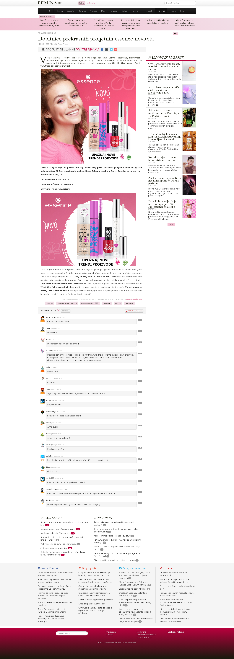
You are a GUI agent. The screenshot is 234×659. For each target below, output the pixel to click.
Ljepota (70, 11)
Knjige (173, 11)
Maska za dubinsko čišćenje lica (55, 533)
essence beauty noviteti (67, 303)
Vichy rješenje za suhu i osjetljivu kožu (58, 544)
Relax (124, 11)
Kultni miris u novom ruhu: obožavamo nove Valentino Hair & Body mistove (135, 612)
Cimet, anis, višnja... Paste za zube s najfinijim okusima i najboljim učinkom (95, 610)
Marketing (141, 632)
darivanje (129, 303)
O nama (109, 634)
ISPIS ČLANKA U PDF (134, 311)
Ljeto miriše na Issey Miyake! (132, 589)
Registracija (91, 3)
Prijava (81, 3)
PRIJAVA (65, 311)
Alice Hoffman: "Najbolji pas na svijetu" (112, 536)
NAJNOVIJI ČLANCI (46, 16)
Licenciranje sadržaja (146, 634)
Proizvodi (161, 11)
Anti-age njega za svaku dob (53, 548)
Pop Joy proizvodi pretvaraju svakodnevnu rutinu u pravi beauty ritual (135, 602)
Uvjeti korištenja (144, 637)
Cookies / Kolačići (176, 632)
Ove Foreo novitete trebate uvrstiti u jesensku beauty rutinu (49, 23)
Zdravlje (82, 11)
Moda (104, 11)
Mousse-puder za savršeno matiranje (57, 529)
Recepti (148, 11)
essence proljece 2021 (89, 303)
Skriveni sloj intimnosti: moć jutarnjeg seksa (114, 560)
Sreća (60, 11)
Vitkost (93, 11)
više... (172, 224)
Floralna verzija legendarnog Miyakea (95, 600)
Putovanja (136, 11)
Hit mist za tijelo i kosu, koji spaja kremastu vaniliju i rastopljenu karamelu (53, 596)
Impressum (110, 632)
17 (176, 33)
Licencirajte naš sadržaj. (134, 299)
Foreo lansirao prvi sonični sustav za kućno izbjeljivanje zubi (76, 23)
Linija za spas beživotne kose (91, 604)
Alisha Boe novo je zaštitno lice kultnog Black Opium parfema (184, 23)
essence (50, 303)
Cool (182, 11)
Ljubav (114, 11)
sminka (118, 303)
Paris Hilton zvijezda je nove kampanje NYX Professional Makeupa (51, 619)
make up (106, 303)
